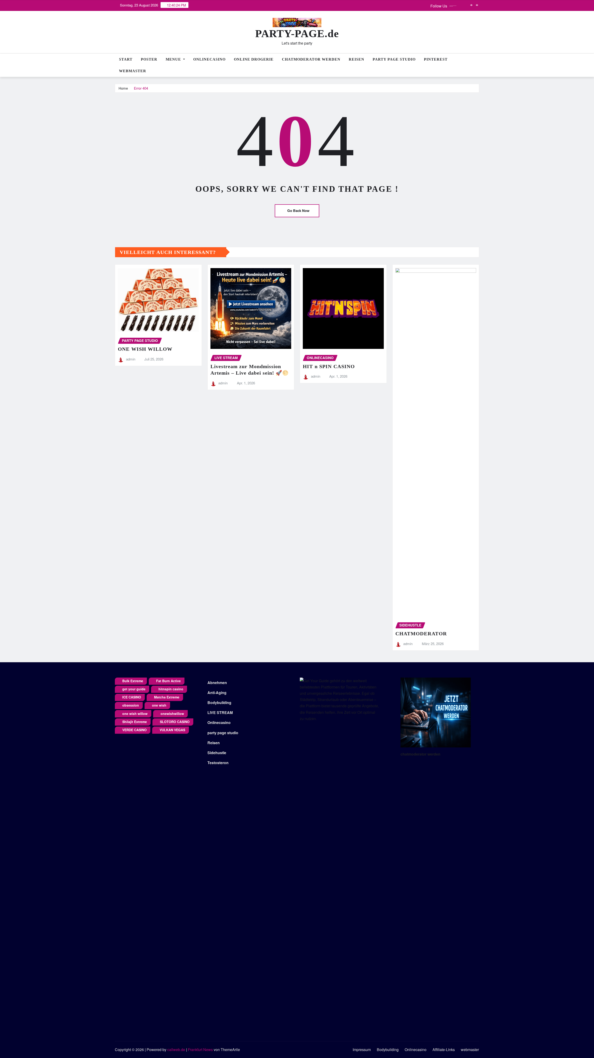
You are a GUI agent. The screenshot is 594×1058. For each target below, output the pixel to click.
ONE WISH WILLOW (145, 349)
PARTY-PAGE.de (297, 33)
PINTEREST (436, 59)
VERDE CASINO (134, 729)
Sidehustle (216, 752)
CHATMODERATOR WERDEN (311, 59)
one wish (159, 705)
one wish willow (135, 713)
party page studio (222, 732)
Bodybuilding (219, 702)
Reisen (356, 59)
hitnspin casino (170, 689)
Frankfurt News (200, 1049)
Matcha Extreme (166, 697)
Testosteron (218, 762)
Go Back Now (298, 210)
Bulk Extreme (132, 680)
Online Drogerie (254, 59)
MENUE (174, 59)
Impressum (362, 1049)
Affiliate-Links (444, 1049)
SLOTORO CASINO (175, 721)
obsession (130, 705)
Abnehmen (217, 682)
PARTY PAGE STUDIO (394, 59)
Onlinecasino (209, 59)
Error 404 (141, 88)
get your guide (133, 689)
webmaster (132, 71)
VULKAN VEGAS (172, 729)
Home (123, 88)
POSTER (149, 59)
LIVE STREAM (220, 712)
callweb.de (176, 1049)
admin (130, 359)
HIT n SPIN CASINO (329, 366)
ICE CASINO (131, 697)
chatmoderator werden (420, 754)
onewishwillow (172, 713)
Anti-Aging (216, 692)
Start (125, 59)
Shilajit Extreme (134, 721)
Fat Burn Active (168, 680)
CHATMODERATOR (421, 633)
